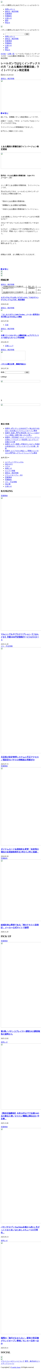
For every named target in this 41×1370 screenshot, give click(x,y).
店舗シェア (9, 346)
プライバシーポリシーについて (12, 1361)
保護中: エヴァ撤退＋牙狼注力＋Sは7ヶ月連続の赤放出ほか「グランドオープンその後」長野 (22, 446)
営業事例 (8, 14)
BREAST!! (9, 464)
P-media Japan (15, 1367)
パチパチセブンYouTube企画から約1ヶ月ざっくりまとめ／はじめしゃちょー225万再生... (20, 1230)
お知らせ (8, 18)
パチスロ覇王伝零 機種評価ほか (13, 364)
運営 (6, 20)
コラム (7, 466)
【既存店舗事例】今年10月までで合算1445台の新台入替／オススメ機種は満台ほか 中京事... (20, 1116)
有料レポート (10, 9)
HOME (3, 54)
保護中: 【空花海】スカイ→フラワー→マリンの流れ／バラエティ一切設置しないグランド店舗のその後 (22, 439)
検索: (3, 372)
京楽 (6, 325)
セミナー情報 (10, 471)
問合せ (7, 23)
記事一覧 (11, 54)
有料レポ (8, 468)
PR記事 (8, 484)
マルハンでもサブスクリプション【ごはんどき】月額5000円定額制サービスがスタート (20, 637)
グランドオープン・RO (14, 475)
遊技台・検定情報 (12, 11)
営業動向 (8, 16)
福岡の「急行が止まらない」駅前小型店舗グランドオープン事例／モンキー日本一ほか (20, 1341)
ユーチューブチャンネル (14, 462)
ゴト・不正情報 (11, 482)
